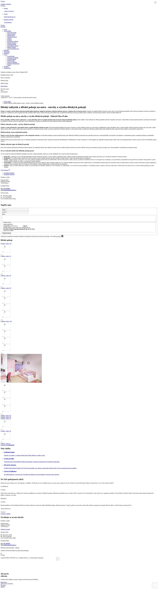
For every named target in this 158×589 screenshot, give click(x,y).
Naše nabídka (7, 31)
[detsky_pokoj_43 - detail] (7, 283)
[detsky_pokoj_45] (6, 431)
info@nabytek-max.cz (10, 190)
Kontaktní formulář (9, 173)
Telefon (4, 211)
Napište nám (7, 68)
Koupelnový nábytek (12, 41)
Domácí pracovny (12, 43)
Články (9, 65)
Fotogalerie (7, 51)
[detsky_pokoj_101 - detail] (7, 252)
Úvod (5, 29)
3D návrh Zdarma (3, 586)
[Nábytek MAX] (1, 553)
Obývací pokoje (11, 34)
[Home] (3, 25)
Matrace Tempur (11, 47)
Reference (6, 53)
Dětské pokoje (11, 35)
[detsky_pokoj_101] (6, 243)
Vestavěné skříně (11, 44)
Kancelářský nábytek (12, 46)
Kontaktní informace (9, 174)
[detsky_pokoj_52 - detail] (7, 426)
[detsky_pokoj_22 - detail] (7, 264)
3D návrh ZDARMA (12, 57)
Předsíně (9, 40)
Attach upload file (8, 224)
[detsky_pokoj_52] (6, 418)
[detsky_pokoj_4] (5, 443)
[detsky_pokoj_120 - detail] (7, 329)
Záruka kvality (11, 60)
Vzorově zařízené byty (13, 48)
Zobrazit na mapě (5, 529)
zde (59, 236)
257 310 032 (6, 188)
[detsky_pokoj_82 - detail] (7, 296)
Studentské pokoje (12, 37)
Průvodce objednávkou (13, 63)
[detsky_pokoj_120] (6, 321)
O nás (5, 54)
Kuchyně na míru (11, 32)
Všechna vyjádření (5, 513)
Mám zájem (4, 582)
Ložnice (9, 38)
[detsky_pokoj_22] (6, 256)
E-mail (4, 212)
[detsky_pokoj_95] (6, 415)
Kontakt (3, 26)
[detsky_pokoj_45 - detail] (7, 439)
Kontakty (6, 66)
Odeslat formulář (7, 233)
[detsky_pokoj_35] (6, 417)
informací (5, 170)
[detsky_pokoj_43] (6, 275)
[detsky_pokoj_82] (6, 288)
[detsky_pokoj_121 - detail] (7, 390)
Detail (2, 86)
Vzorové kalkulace (12, 62)
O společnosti (10, 56)
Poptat (5, 86)
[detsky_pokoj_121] (21, 382)
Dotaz (3, 214)
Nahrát (25, 226)
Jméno (4, 209)
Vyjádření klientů (11, 59)
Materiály (6, 50)
